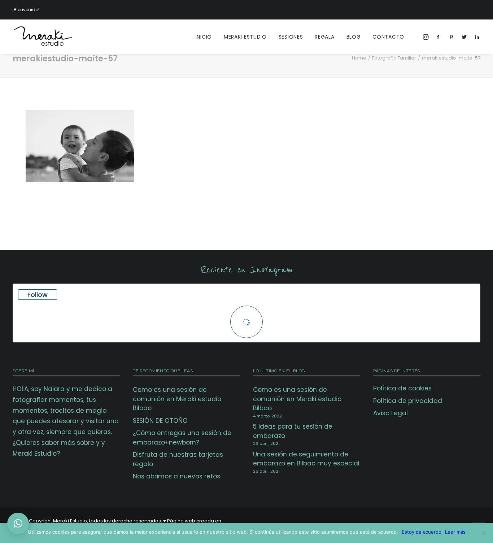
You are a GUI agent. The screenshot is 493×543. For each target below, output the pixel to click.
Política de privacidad (407, 401)
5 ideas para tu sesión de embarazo (292, 431)
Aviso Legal (390, 413)
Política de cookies (402, 388)
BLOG (353, 36)
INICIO (204, 36)
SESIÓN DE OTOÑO (160, 420)
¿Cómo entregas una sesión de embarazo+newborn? (182, 438)
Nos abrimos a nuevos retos (176, 476)
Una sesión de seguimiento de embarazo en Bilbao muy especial (306, 459)
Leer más (455, 532)
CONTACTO (388, 36)
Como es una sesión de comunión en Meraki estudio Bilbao (177, 398)
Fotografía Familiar (394, 57)
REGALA (324, 36)
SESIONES (291, 36)
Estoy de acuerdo (421, 532)
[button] (18, 523)
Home (359, 57)
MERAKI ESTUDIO (245, 36)
